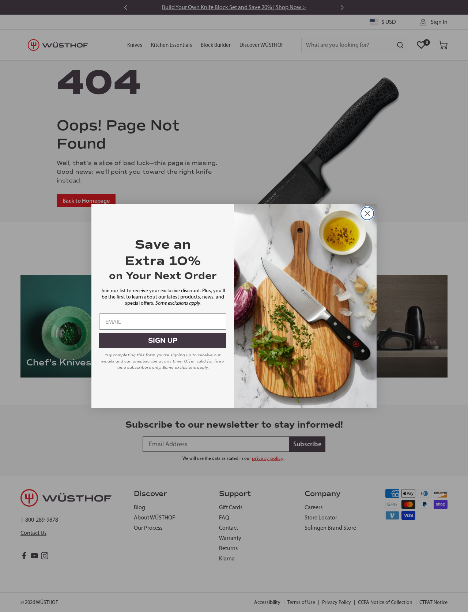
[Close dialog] (367, 213)
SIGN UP (163, 341)
